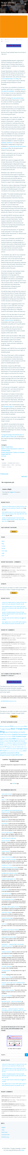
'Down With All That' (6, 794)
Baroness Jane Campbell (19, 726)
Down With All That (6, 893)
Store (3, 555)
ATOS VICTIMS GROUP (7, 832)
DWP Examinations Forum (8, 899)
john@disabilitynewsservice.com (8, 701)
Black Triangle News (7, 447)
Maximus (15, 744)
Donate (3, 548)
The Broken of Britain (7, 956)
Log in (2, 1130)
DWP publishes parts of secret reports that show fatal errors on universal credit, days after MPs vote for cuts (14, 513)
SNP (16, 746)
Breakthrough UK (9, 406)
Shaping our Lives (11, 746)
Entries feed (4, 1132)
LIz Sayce (10, 744)
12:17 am (19, 39)
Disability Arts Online (6, 865)
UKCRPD (7, 748)
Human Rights (13, 741)
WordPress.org (5, 1137)
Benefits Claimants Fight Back (9, 838)
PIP (6, 747)
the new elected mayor (17, 98)
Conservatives (13, 732)
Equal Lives (21, 739)
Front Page (4, 551)
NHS (21, 744)
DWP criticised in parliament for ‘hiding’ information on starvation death (14, 649)
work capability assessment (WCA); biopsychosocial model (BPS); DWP (13, 753)
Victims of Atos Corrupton (8, 990)
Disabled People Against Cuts (9, 879)
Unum (25, 748)
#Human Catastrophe (5, 726)
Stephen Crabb (20, 746)
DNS (13, 465)
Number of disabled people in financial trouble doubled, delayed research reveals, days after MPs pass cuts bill (14, 519)
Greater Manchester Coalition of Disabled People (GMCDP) (12, 453)
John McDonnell (19, 743)
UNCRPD (14, 748)
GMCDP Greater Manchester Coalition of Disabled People (12, 449)
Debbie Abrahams (8, 734)
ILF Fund (3, 456)
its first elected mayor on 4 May (10, 78)
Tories (25, 746)
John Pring (18, 465)
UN (11, 748)
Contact (3, 546)
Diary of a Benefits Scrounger (9, 859)
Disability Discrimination (19, 734)
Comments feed (5, 1134)
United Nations (20, 748)
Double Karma (5, 889)
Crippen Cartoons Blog (7, 857)
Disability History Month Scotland (10, 867)
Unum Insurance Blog (7, 977)
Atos (11, 726)
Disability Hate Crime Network (6, 736)
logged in (12, 492)
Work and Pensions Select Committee (15, 750)
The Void (4, 974)
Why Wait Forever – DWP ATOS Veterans (11, 1001)
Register (3, 1127)
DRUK (10, 739)
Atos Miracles (5, 819)
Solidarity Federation (6, 951)
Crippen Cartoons (6, 851)
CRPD (19, 732)
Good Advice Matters (7, 912)
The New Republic (6, 970)
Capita (6, 732)
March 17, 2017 (10, 39)
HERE (13, 783)
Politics (3, 467)
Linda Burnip (5, 744)
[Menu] (25, 4)
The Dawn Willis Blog (7, 966)
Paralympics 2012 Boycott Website (10, 929)
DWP (14, 739)
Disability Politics (6, 465)
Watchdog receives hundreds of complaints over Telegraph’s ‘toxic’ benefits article (14, 575)
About (3, 541)
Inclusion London (11, 743)
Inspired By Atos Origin (7, 918)
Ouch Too (4, 924)
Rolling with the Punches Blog (9, 937)
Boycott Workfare (6, 840)
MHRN (19, 744)
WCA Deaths (3, 751)
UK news (9, 467)
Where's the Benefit (6, 995)
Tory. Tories (2, 748)
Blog (3, 543)
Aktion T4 (4, 799)
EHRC (17, 739)
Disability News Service (13, 463)
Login (3, 553)
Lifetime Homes (8, 320)
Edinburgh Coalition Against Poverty (10, 906)
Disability (4, 463)
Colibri (22, 1150)
